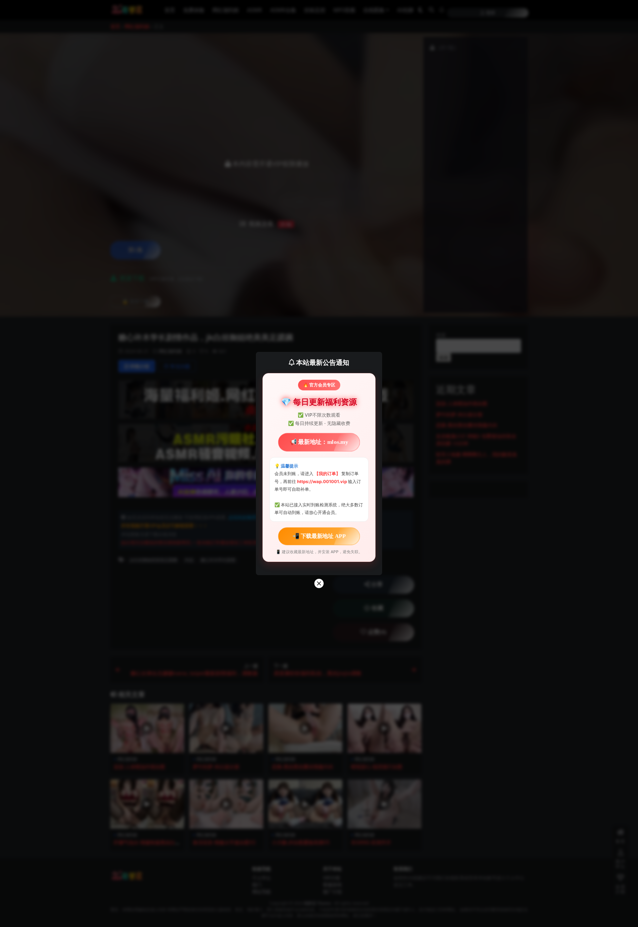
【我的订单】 (327, 473)
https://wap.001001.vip (322, 481)
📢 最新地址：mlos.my (319, 442)
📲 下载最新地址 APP (319, 536)
